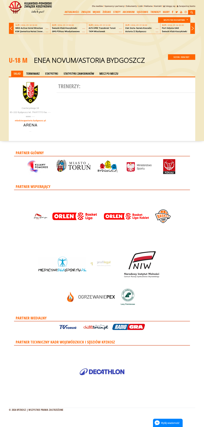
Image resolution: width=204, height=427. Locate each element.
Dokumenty (131, 6)
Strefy (116, 12)
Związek (86, 12)
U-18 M (18, 60)
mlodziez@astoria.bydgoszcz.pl (30, 120)
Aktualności (72, 12)
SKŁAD (17, 73)
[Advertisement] (102, 43)
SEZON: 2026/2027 (181, 57)
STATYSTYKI (51, 73)
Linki (140, 6)
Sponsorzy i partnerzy (114, 6)
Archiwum (129, 12)
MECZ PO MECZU (108, 73)
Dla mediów (97, 6)
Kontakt (158, 6)
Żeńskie (107, 12)
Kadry (166, 12)
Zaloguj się (170, 6)
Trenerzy (155, 12)
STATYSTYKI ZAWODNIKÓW (79, 73)
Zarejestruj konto (186, 6)
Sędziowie (142, 12)
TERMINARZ (33, 73)
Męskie (96, 12)
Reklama (148, 6)
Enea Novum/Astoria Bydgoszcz (89, 60)
